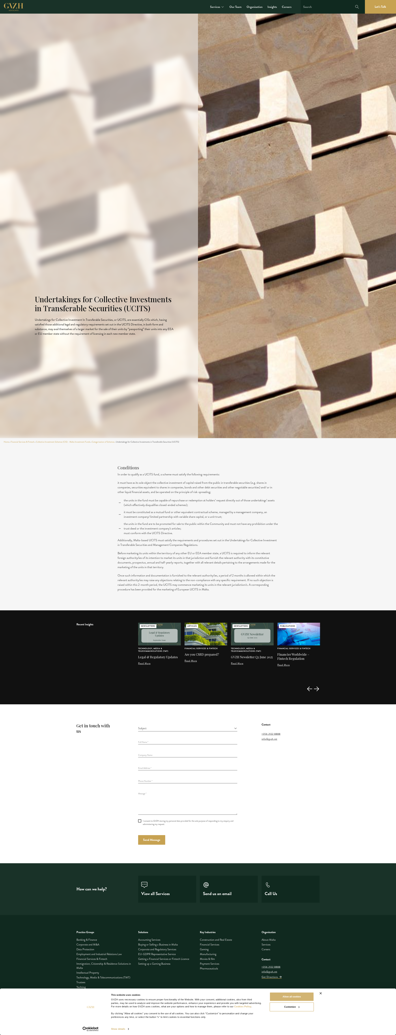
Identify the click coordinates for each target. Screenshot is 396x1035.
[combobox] (187, 728)
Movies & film (207, 959)
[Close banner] (321, 993)
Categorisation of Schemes (103, 441)
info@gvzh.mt (269, 739)
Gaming (204, 949)
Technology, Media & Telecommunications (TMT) (200, 650)
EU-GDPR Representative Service (157, 954)
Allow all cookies (292, 996)
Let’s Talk (380, 6)
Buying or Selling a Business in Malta (158, 945)
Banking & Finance (86, 940)
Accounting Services (149, 940)
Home (6, 441)
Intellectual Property (87, 973)
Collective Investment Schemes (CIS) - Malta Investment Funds (63, 441)
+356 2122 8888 (271, 734)
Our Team (235, 7)
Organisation (255, 7)
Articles (146, 626)
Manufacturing (208, 954)
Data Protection (85, 949)
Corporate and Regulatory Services (157, 949)
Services (215, 7)
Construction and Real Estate (216, 940)
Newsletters (194, 626)
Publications (241, 626)
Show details (118, 1029)
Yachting (81, 987)
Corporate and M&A (87, 945)
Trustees (80, 982)
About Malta (269, 940)
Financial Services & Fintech (22, 441)
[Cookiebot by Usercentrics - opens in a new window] (90, 1029)
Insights (272, 7)
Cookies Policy (242, 1006)
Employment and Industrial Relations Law (99, 954)
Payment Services (209, 964)
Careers (286, 7)
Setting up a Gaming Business (154, 964)
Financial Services (209, 945)
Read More (144, 660)
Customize (290, 1006)
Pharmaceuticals (209, 969)
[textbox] (186, 728)
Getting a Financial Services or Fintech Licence (163, 959)
